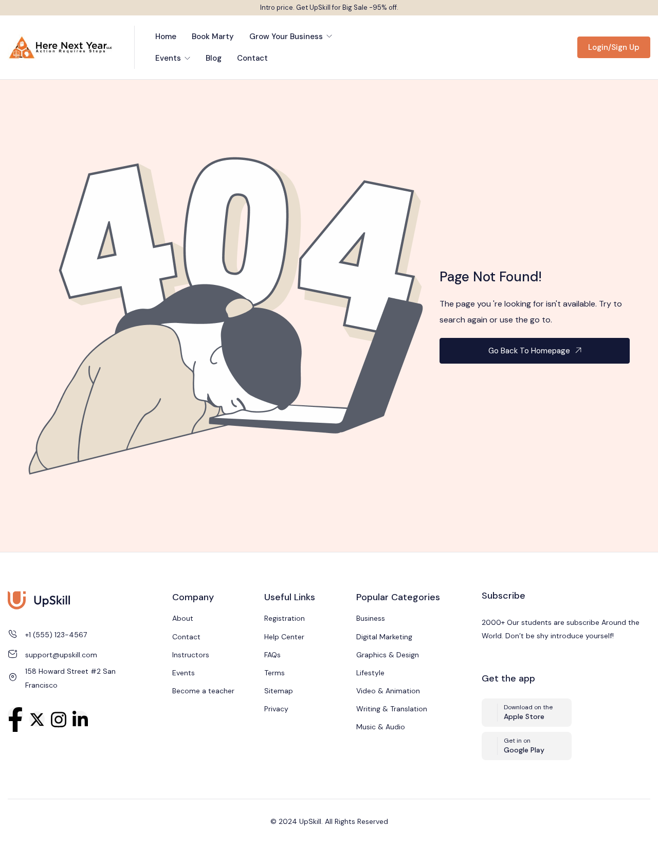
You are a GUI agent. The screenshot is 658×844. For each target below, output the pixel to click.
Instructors (190, 654)
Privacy (276, 708)
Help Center (284, 636)
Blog (214, 58)
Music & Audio (380, 726)
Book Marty (213, 36)
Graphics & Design (387, 654)
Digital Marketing (384, 636)
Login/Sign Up (613, 47)
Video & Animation (388, 690)
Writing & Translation (391, 708)
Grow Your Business (287, 36)
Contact (252, 58)
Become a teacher (203, 690)
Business (370, 618)
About (182, 618)
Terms (274, 672)
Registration (284, 618)
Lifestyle (370, 672)
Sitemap (278, 690)
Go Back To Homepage (529, 351)
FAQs (272, 654)
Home (165, 36)
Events (169, 58)
